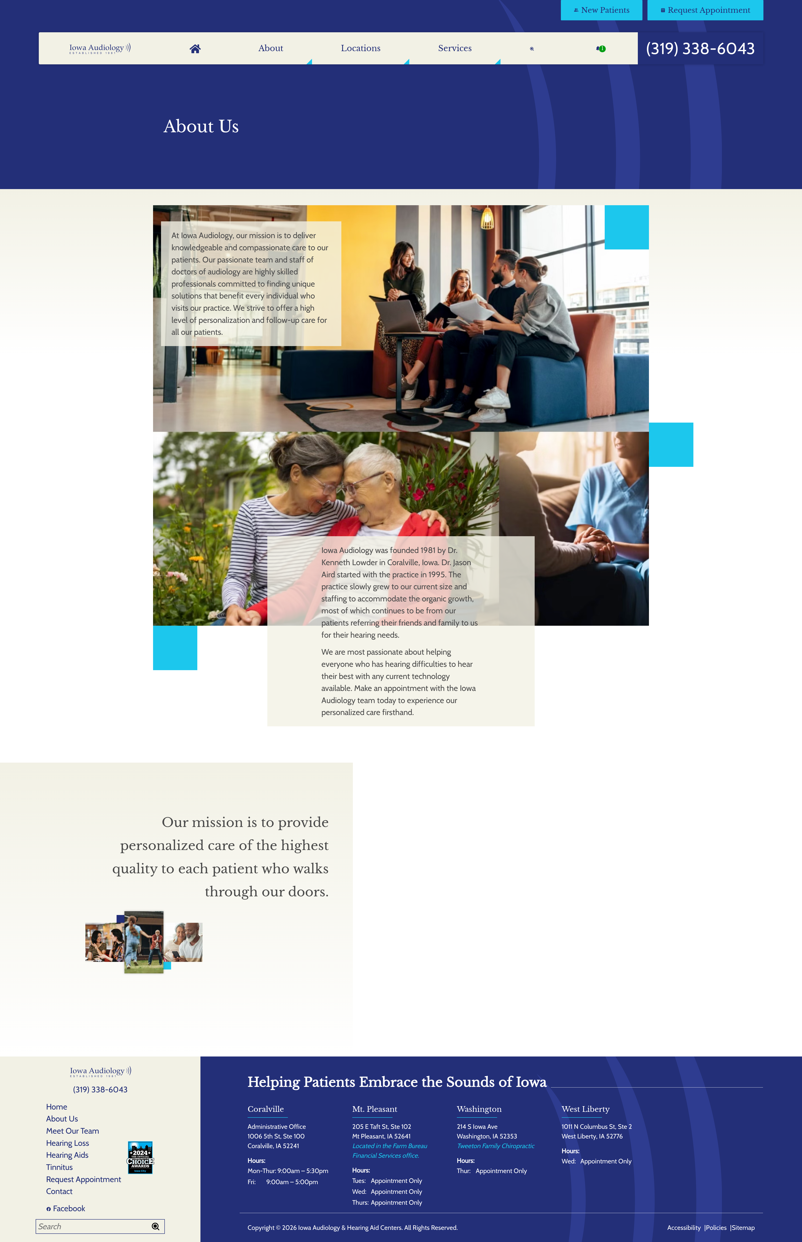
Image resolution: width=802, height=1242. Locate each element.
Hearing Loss (67, 1143)
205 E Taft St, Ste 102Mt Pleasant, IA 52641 (381, 1131)
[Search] (531, 48)
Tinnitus (59, 1167)
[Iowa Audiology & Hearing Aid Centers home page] (100, 1071)
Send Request (518, 1023)
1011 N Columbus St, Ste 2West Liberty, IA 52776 (597, 1131)
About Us (62, 1119)
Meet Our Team (72, 1131)
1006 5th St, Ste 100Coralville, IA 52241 (276, 1141)
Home (56, 1107)
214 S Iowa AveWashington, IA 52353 (487, 1131)
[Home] (100, 48)
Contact (59, 1191)
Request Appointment (83, 1179)
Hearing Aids (67, 1155)
